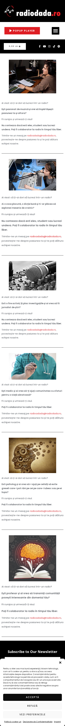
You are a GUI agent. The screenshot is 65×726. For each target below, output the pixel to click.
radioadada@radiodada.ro (41, 135)
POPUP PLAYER (23, 31)
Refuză (32, 705)
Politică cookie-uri (12, 721)
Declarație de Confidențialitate (37, 721)
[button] (60, 662)
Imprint (57, 721)
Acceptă (32, 697)
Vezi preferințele (32, 714)
